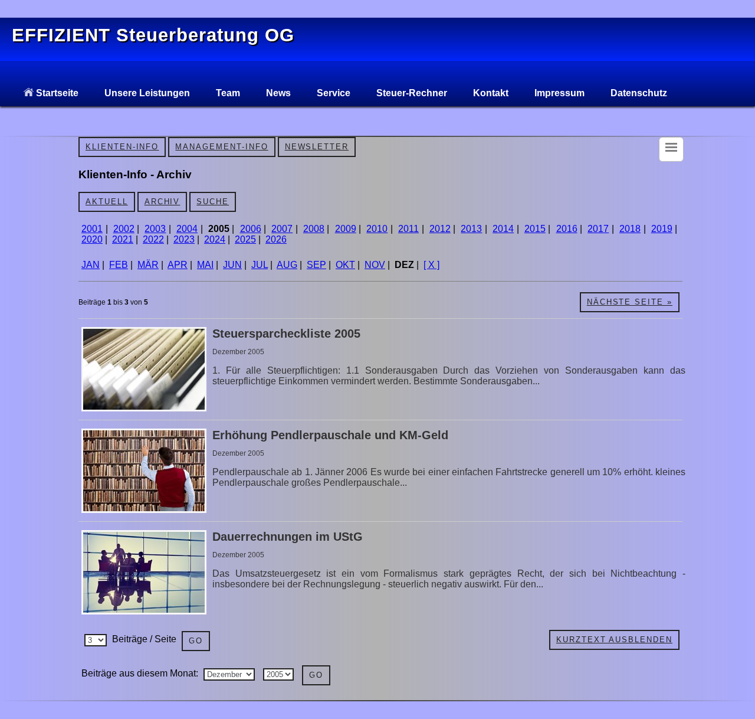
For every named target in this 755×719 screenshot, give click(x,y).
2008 (313, 229)
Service (333, 93)
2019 (661, 229)
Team (228, 93)
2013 (471, 229)
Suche (212, 201)
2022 (153, 239)
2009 (345, 229)
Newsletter (317, 146)
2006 (250, 229)
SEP (316, 265)
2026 (276, 239)
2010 (377, 229)
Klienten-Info (122, 146)
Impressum (559, 93)
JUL (259, 265)
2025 (245, 239)
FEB (118, 265)
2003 (155, 229)
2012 (440, 229)
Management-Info (221, 146)
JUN (232, 265)
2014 (503, 229)
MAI (205, 265)
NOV (375, 265)
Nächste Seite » (629, 302)
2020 (92, 239)
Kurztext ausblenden (614, 639)
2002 (123, 229)
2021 (122, 239)
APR (178, 265)
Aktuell (107, 201)
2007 (282, 229)
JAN (90, 265)
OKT (345, 265)
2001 (92, 229)
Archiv (162, 201)
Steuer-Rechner (411, 93)
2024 (214, 239)
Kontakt (490, 93)
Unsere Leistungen (147, 93)
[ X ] (431, 265)
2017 (598, 229)
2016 (566, 229)
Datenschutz (638, 93)
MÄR (148, 265)
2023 (184, 239)
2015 (535, 229)
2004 (187, 229)
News (278, 93)
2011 (408, 229)
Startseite (56, 93)
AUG (287, 265)
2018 (630, 229)
